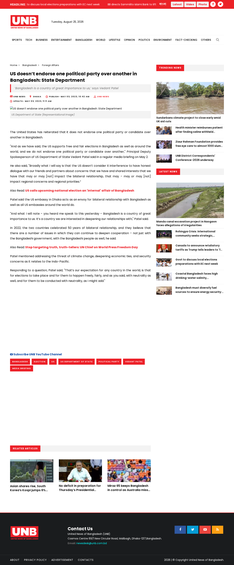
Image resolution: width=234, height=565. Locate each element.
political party (109, 361)
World (100, 40)
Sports (17, 40)
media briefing (21, 368)
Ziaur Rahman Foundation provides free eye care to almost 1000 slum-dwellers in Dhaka (199, 144)
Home (13, 65)
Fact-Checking (186, 40)
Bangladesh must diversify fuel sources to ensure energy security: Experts (199, 290)
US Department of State (77, 361)
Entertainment (61, 40)
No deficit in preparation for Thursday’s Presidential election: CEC (80, 490)
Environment (163, 40)
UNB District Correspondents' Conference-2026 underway (195, 158)
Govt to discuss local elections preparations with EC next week (197, 261)
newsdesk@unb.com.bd (87, 543)
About (15, 560)
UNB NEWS (103, 96)
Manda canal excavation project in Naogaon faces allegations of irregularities (186, 223)
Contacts (86, 560)
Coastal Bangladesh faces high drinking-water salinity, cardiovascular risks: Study (197, 276)
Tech (28, 40)
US (52, 361)
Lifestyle (114, 40)
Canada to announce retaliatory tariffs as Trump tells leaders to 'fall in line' (200, 248)
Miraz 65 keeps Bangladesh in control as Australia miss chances (127, 490)
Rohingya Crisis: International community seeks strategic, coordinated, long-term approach (199, 234)
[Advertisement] (80, 317)
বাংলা (162, 4)
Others (206, 40)
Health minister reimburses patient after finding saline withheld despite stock (199, 130)
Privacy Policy (35, 560)
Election (39, 361)
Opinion (129, 40)
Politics (144, 40)
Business (42, 40)
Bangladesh (84, 40)
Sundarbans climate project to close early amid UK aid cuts (188, 119)
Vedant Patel (134, 361)
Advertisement (62, 560)
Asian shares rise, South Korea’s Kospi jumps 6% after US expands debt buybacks (28, 492)
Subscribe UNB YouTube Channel (37, 354)
